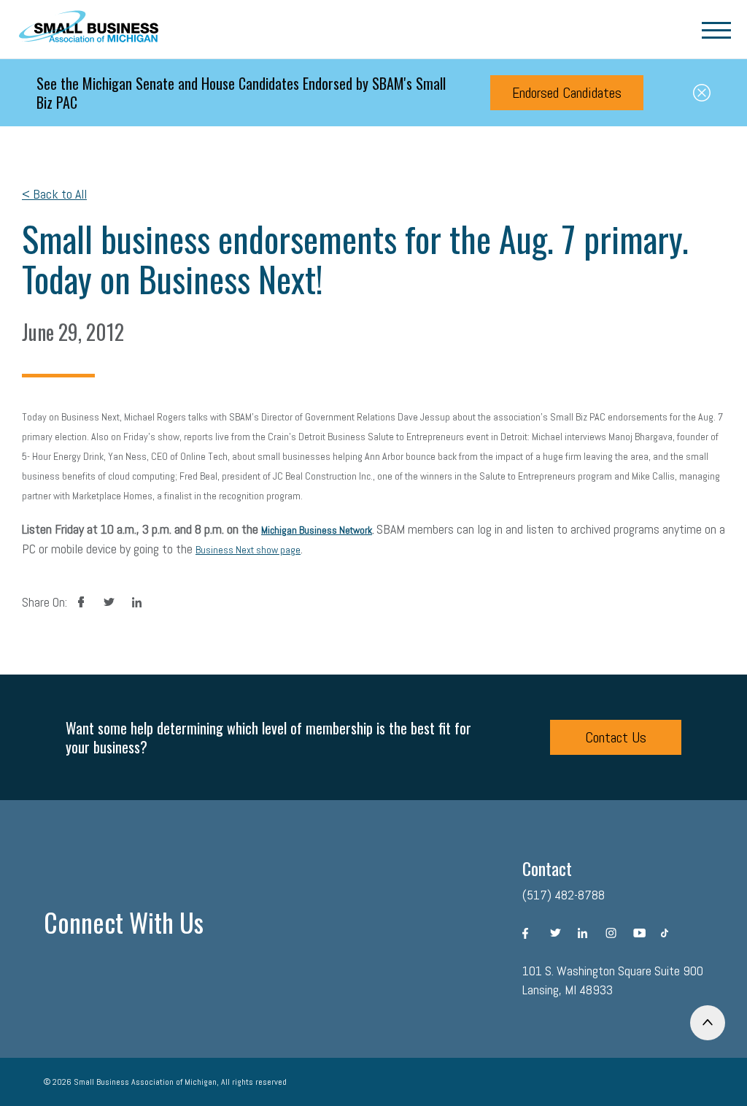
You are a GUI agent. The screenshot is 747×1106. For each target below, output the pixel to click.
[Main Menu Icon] (716, 29)
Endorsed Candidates (567, 92)
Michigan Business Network (316, 530)
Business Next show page (248, 549)
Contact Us (615, 737)
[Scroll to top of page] (707, 1022)
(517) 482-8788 (563, 894)
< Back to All (54, 193)
